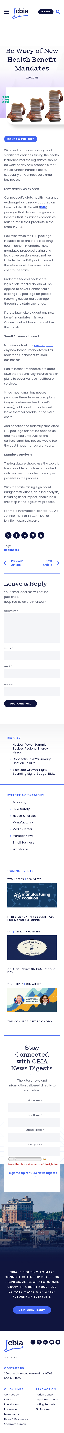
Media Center (22, 829)
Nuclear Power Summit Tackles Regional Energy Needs (30, 748)
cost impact (43, 345)
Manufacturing (23, 822)
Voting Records (45, 1404)
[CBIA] (20, 13)
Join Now (46, 11)
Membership (12, 1414)
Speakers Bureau (15, 1424)
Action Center (45, 1394)
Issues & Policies (24, 816)
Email (8, 666)
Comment (11, 610)
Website (8, 684)
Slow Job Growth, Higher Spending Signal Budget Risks (34, 772)
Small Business (23, 842)
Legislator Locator (47, 1399)
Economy (19, 802)
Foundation (11, 1404)
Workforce (20, 849)
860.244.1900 (12, 1378)
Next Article (47, 563)
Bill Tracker (43, 1409)
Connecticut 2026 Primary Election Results (32, 761)
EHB (43, 207)
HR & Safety (21, 809)
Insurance (10, 1409)
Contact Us (11, 1394)
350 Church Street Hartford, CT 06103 (28, 1373)
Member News (23, 836)
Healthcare (11, 550)
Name (8, 648)
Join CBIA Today (32, 1310)
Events (8, 1399)
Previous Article (17, 563)
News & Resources (16, 1419)
